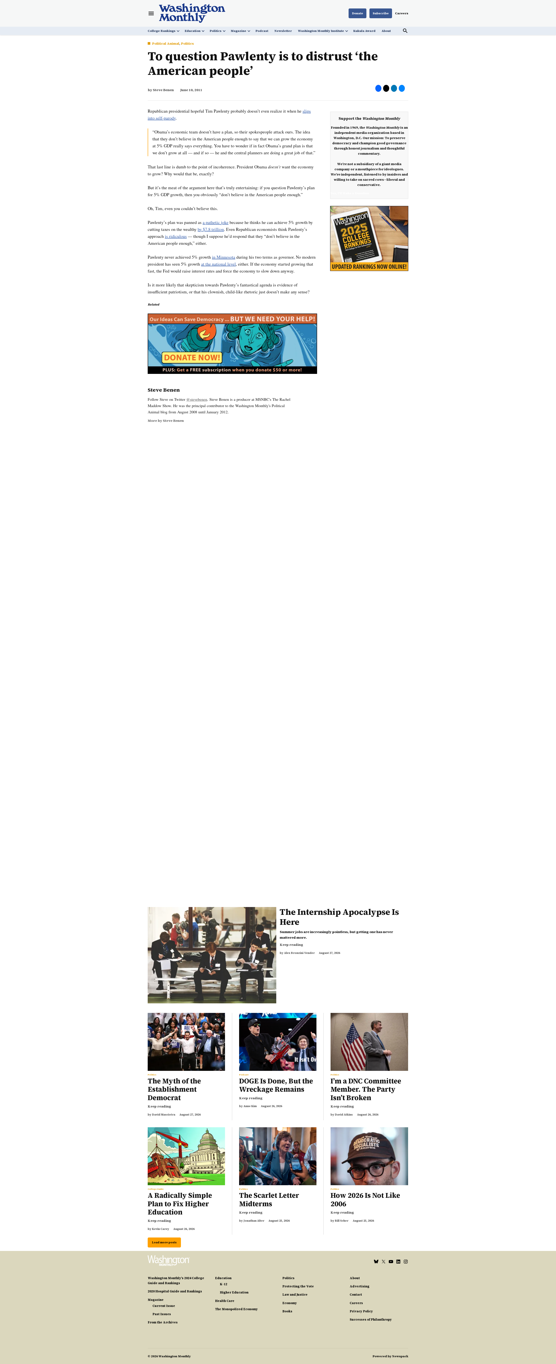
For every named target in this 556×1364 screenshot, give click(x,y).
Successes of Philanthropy (371, 1319)
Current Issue (163, 1306)
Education (192, 31)
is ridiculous (176, 236)
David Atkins (344, 1114)
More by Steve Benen (166, 420)
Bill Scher (341, 1221)
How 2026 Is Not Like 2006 (365, 1199)
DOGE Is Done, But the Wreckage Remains (276, 1085)
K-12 (223, 1284)
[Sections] (151, 13)
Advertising (359, 1286)
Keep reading (291, 944)
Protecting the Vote (298, 1286)
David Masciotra (163, 1114)
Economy (289, 1303)
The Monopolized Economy (236, 1309)
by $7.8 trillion (211, 229)
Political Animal (165, 43)
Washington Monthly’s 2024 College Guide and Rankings (176, 1280)
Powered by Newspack (390, 1356)
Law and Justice (295, 1294)
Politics (216, 31)
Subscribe (381, 13)
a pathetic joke (215, 222)
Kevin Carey (160, 1229)
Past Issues (161, 1314)
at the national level (218, 264)
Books (287, 1311)
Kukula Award (364, 31)
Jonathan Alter (253, 1221)
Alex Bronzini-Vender (299, 953)
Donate (357, 13)
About (386, 31)
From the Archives (163, 1322)
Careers (401, 13)
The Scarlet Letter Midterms (269, 1199)
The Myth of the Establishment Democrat (174, 1089)
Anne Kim (250, 1106)
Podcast (261, 31)
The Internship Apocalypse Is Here (339, 917)
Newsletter (283, 31)
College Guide (156, 1189)
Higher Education (234, 1292)
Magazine (238, 31)
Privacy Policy (361, 1311)
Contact (356, 1294)
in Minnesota (223, 257)
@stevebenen (196, 399)
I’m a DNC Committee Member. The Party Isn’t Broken (366, 1089)
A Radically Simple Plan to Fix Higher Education (180, 1204)
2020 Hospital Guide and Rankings (175, 1291)
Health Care (224, 1301)
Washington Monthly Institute (321, 31)
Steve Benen (163, 89)
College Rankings (161, 31)
